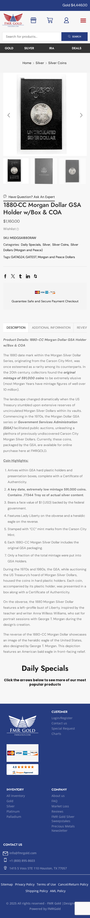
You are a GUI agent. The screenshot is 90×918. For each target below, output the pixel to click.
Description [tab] (16, 328)
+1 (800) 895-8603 (22, 861)
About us (58, 796)
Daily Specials (31, 245)
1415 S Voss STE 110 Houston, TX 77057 (38, 868)
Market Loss (60, 806)
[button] (83, 20)
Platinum (13, 811)
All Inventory (16, 796)
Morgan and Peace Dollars (56, 257)
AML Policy (58, 891)
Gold (10, 801)
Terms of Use (46, 884)
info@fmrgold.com (22, 853)
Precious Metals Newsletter (63, 828)
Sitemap (7, 884)
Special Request (63, 728)
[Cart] (49, 20)
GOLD (9, 48)
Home (26, 63)
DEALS (76, 48)
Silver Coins (57, 63)
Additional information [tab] (51, 328)
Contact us (59, 723)
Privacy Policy (25, 884)
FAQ (54, 801)
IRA (51, 48)
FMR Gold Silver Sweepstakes (63, 819)
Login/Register (62, 718)
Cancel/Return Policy (73, 884)
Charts (56, 734)
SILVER (29, 48)
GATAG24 (17, 257)
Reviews (57, 811)
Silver (40, 63)
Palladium (14, 817)
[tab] (16, 327)
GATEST (31, 257)
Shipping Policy (37, 891)
